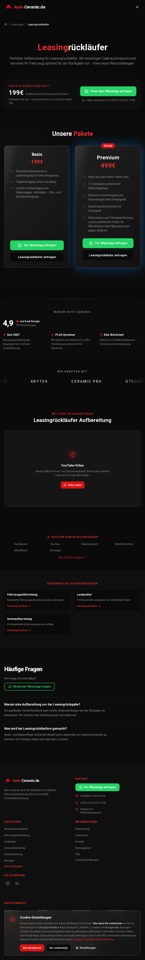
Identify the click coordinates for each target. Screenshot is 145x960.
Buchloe (55, 544)
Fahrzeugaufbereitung (17, 835)
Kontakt (79, 841)
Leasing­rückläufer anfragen (37, 257)
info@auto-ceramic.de (92, 795)
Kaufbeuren (20, 544)
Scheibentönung (13, 854)
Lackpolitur (10, 841)
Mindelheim (20, 550)
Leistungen (17, 24)
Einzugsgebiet (83, 847)
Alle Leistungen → (14, 866)
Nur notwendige (58, 947)
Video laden (75, 485)
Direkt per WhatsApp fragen (32, 686)
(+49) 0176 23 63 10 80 (93, 802)
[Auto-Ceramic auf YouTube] (17, 883)
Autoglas (9, 860)
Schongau (55, 550)
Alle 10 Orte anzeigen (71, 557)
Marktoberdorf (90, 544)
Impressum (81, 835)
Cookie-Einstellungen (87, 859)
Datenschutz (82, 828)
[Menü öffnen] (137, 7)
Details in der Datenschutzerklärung (94, 939)
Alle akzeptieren (32, 947)
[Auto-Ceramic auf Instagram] (7, 883)
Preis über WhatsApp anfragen (111, 91)
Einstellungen (88, 947)
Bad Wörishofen (124, 544)
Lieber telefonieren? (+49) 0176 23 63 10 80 (110, 100)
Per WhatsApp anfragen (40, 245)
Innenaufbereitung (14, 847)
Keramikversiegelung (16, 828)
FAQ (77, 854)
